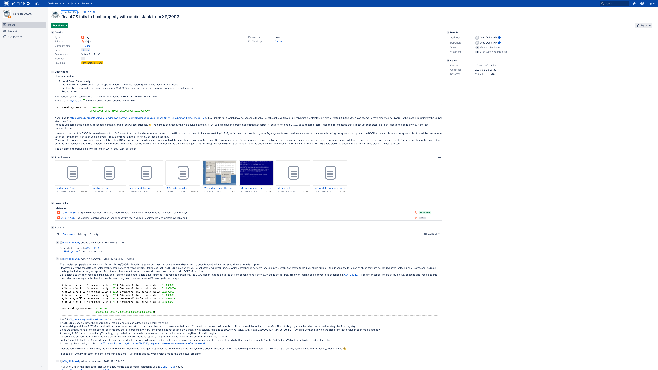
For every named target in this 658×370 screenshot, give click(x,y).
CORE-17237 (68, 217)
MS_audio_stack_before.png (256, 188)
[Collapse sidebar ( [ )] (42, 366)
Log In (651, 3)
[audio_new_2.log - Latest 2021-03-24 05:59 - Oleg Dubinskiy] (72, 173)
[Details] (52, 32)
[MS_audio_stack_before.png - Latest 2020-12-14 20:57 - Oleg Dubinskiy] (256, 172)
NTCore (85, 45)
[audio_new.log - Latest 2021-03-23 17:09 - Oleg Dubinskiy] (109, 173)
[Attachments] (52, 157)
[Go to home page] (22, 3)
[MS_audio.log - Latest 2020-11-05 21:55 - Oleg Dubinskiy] (293, 173)
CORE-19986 (68, 212)
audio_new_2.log (66, 188)
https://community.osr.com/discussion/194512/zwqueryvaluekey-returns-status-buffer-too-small (150, 343)
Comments (69, 234)
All (58, 234)
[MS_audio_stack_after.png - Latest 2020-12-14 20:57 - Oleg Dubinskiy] (219, 172)
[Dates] (448, 60)
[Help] (642, 3)
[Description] (52, 72)
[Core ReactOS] (7, 14)
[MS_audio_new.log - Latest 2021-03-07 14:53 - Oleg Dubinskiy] (183, 173)
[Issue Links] (52, 203)
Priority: (59, 41)
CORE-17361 (88, 12)
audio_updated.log (140, 188)
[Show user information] (499, 37)
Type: (58, 37)
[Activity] (52, 227)
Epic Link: (60, 62)
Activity (94, 234)
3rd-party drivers (92, 62)
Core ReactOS (22, 13)
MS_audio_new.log (177, 188)
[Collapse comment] (57, 242)
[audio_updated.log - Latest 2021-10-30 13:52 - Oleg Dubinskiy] (146, 173)
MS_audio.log (76, 100)
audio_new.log (101, 188)
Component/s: (63, 45)
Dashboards (55, 3)
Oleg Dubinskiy (71, 242)
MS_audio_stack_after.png (218, 188)
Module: (59, 58)
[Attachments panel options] (439, 157)
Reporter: (455, 42)
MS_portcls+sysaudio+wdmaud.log (329, 188)
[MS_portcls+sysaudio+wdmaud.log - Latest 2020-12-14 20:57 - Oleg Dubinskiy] (330, 173)
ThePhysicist (71, 251)
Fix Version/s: (255, 41)
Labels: (59, 49)
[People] (448, 32)
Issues (85, 3)
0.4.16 (278, 41)
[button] (634, 3)
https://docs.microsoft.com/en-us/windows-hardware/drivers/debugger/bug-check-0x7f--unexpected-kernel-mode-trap (138, 117)
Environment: (62, 54)
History (82, 234)
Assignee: (455, 37)
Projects (71, 3)
